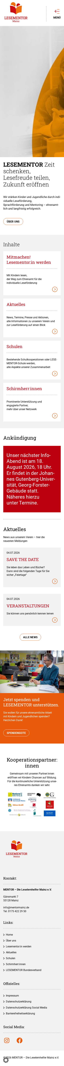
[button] (6, 1060)
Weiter (32, 550)
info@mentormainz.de (16, 907)
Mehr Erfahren (32, 254)
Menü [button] (57, 17)
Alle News (30, 637)
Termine (28, 503)
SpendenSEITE (16, 733)
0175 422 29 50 (17, 911)
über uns (13, 221)
